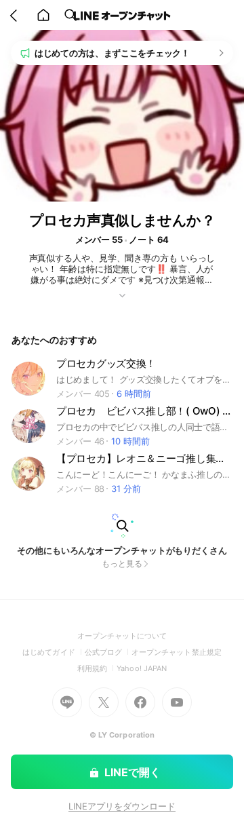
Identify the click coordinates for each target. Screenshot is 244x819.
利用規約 (97, 668)
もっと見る (122, 563)
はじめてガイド (53, 652)
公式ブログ (108, 652)
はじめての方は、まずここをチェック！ (112, 52)
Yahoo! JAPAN (142, 668)
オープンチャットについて (122, 636)
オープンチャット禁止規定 (176, 652)
